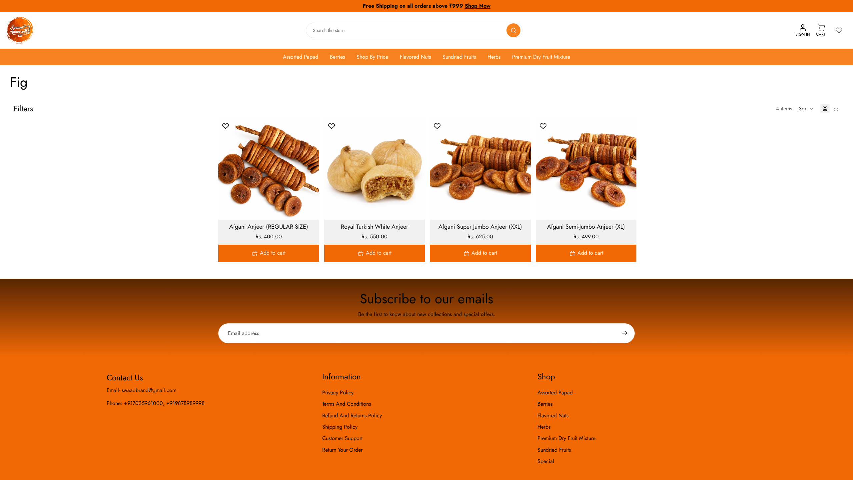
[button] (806, 108)
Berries (337, 57)
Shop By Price (372, 57)
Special (545, 461)
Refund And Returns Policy (352, 415)
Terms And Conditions (346, 404)
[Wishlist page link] (839, 30)
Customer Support (342, 438)
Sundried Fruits (459, 57)
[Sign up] (625, 333)
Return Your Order (342, 450)
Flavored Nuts (415, 57)
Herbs (493, 57)
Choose (314, 209)
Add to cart (273, 253)
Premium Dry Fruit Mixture (541, 57)
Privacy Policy (338, 392)
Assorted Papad (300, 57)
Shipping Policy (340, 427)
